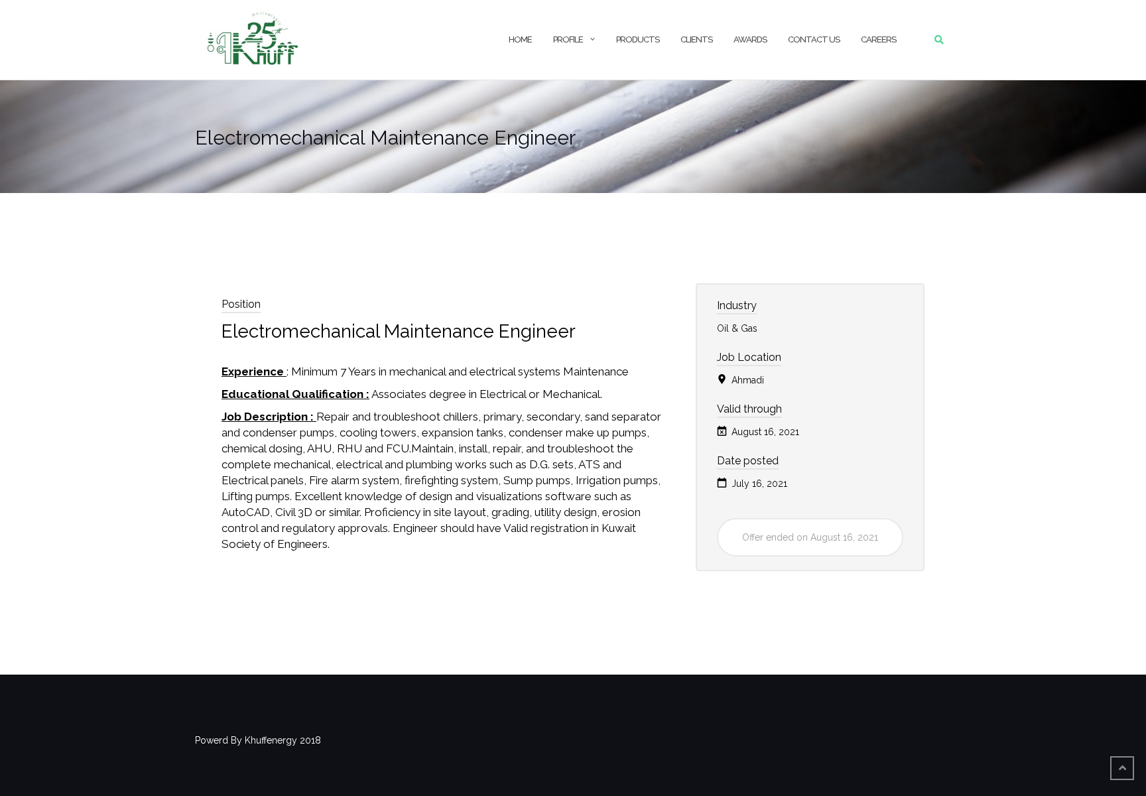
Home (520, 39)
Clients (696, 39)
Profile (568, 39)
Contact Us (814, 39)
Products (637, 39)
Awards (750, 39)
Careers (878, 39)
